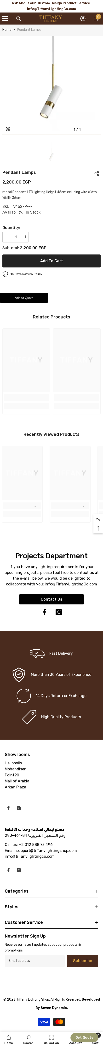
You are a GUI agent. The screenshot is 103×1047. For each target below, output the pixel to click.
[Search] (19, 19)
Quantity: (11, 227)
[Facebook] (44, 612)
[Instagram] (58, 612)
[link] (26, 397)
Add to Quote (24, 298)
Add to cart (51, 261)
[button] (84, 1037)
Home (6, 30)
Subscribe (82, 960)
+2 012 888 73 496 (35, 844)
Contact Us (51, 599)
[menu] (5, 18)
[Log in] (83, 18)
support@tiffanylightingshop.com (46, 850)
